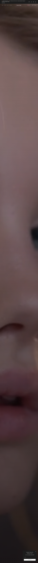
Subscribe (29, 559)
